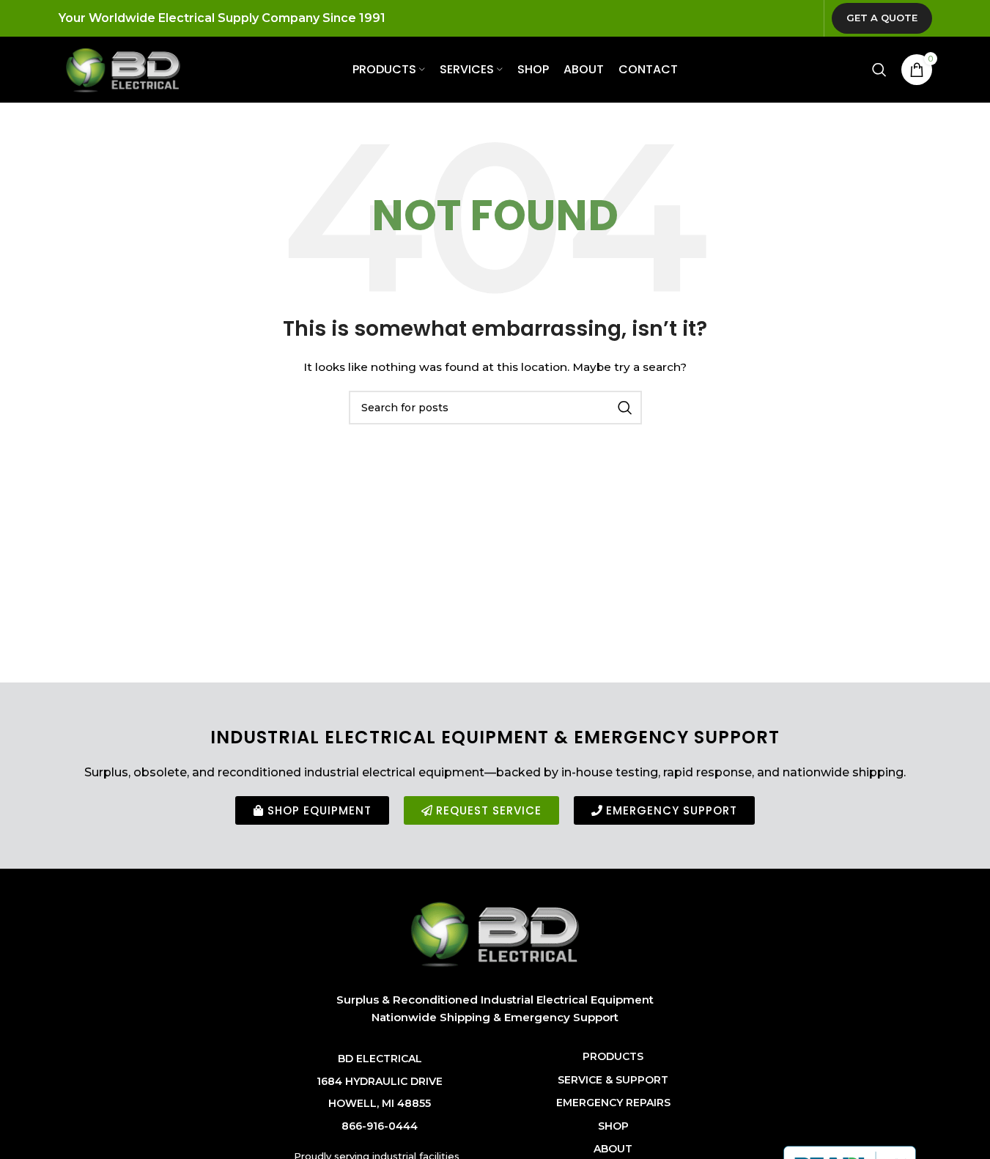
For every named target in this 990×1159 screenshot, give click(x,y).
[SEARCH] (625, 407)
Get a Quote (881, 17)
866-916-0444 (379, 1126)
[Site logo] (123, 69)
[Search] (879, 69)
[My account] (850, 69)
